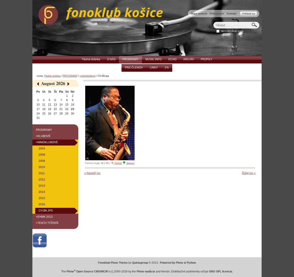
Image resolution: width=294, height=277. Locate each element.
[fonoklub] (97, 13)
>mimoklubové (87, 75)
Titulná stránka (52, 75)
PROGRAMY (70, 75)
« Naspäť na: (92, 173)
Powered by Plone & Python (178, 262)
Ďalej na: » (249, 173)
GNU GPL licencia (220, 271)
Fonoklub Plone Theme (113, 262)
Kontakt (231, 13)
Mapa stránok (199, 13)
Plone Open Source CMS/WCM (87, 271)
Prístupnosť (217, 13)
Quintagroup (140, 262)
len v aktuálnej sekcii (232, 31)
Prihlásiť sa (248, 13)
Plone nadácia (146, 271)
